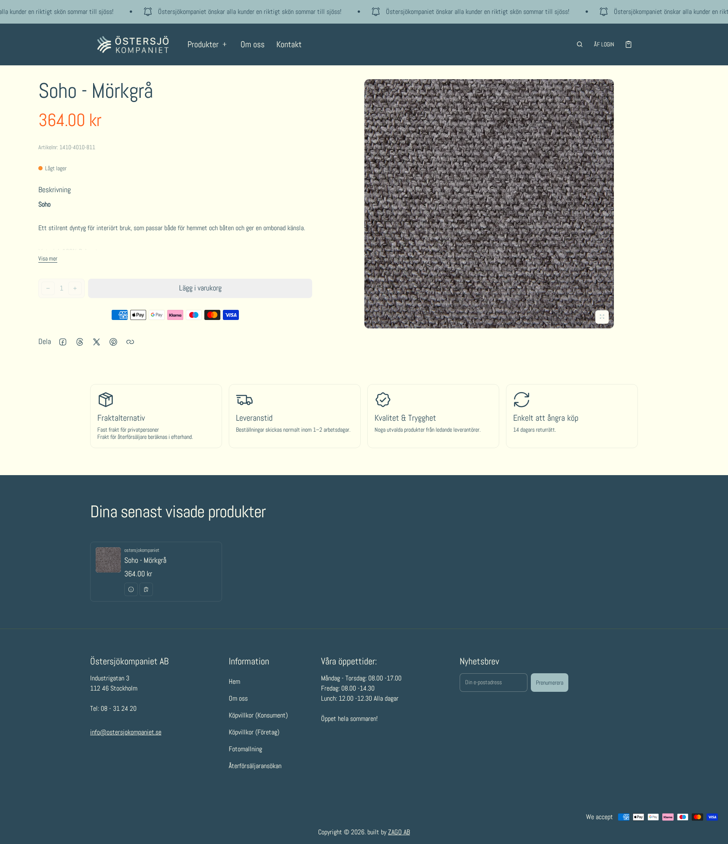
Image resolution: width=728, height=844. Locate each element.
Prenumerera (549, 682)
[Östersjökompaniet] (133, 44)
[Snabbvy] (131, 589)
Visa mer (47, 258)
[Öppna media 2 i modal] (489, 204)
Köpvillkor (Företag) (254, 732)
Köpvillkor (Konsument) (258, 715)
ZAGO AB (399, 832)
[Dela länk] (130, 341)
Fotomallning (245, 749)
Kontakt (289, 44)
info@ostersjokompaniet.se (125, 732)
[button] (579, 44)
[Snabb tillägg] (146, 589)
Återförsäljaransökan (255, 766)
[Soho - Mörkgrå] (156, 572)
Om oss (253, 44)
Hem (234, 681)
